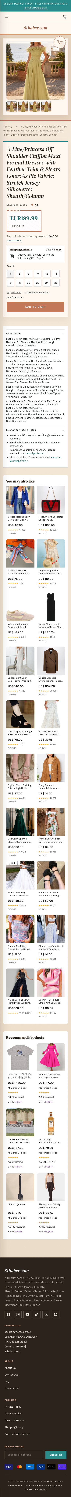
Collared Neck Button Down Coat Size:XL (19, 518)
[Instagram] (18, 1314)
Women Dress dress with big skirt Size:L (49, 1076)
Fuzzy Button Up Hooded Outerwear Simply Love (48, 787)
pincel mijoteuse (17, 1204)
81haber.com (35, 28)
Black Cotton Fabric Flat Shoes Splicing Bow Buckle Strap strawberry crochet (49, 894)
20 (28, 282)
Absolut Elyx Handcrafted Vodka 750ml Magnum (49, 1141)
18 (19, 282)
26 (55, 282)
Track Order (12, 1388)
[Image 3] (34, 106)
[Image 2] (23, 106)
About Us (10, 1367)
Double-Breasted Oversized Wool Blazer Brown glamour (50, 680)
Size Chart (16, 292)
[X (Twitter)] (46, 1314)
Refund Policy (13, 1406)
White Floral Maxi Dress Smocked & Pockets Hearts (48, 733)
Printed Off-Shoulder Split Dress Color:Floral (50, 840)
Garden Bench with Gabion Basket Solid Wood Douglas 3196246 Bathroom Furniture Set (18, 1141)
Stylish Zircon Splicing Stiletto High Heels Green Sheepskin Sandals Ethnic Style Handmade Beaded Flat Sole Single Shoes (20, 787)
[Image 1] (11, 106)
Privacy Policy (13, 1413)
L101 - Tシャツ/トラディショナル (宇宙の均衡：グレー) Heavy (20, 1076)
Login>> (18, 1102)
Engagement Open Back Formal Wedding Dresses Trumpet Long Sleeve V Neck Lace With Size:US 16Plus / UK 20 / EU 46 (19, 680)
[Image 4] (46, 106)
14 (56, 273)
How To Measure (15, 297)
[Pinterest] (55, 1314)
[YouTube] (27, 1314)
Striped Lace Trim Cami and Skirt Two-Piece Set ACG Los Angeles (51, 948)
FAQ (7, 1381)
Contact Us (12, 1374)
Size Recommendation (37, 292)
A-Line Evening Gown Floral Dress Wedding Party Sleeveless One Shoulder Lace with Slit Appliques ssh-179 (20, 1002)
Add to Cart (35, 307)
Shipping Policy (14, 1427)
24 (46, 282)
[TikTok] (37, 1314)
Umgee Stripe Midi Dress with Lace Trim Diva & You (49, 572)
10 (38, 273)
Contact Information (17, 1434)
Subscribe (56, 1454)
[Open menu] (6, 17)
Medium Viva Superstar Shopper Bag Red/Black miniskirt (51, 518)
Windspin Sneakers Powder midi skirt (18, 625)
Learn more (14, 240)
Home (6, 126)
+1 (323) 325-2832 (16, 1341)
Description (13, 333)
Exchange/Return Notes (21, 430)
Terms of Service (14, 1420)
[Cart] (64, 17)
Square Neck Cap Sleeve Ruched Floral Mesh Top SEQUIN (19, 948)
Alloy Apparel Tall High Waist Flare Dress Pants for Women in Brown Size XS (50, 1206)
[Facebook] (8, 1314)
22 (37, 282)
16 (10, 282)
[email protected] (35, 453)
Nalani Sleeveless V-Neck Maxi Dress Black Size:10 (51, 626)
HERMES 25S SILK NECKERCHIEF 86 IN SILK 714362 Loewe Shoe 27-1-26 (18, 572)
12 (47, 273)
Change (57, 249)
